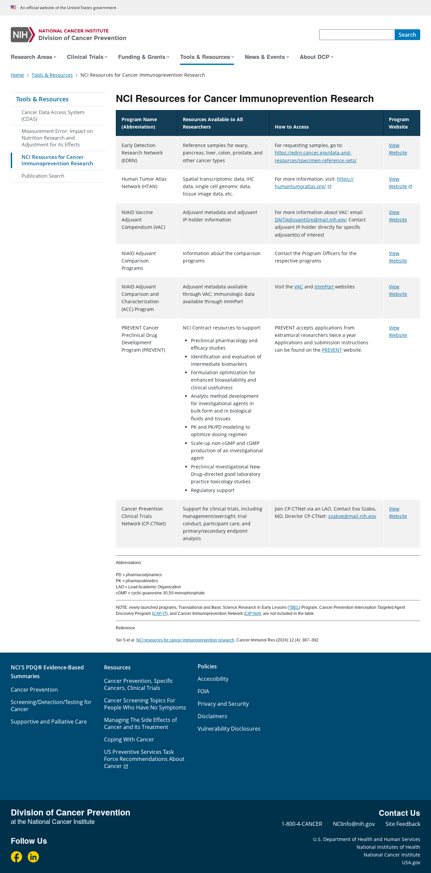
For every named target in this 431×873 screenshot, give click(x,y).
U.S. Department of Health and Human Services (366, 839)
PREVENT (332, 350)
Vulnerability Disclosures (229, 728)
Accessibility (213, 679)
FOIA (203, 691)
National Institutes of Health (388, 847)
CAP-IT (159, 613)
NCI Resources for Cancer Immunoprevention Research (57, 160)
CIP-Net (252, 613)
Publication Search (43, 175)
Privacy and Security (223, 703)
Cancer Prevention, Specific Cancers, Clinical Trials (138, 684)
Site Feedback (403, 824)
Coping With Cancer (129, 739)
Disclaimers (212, 716)
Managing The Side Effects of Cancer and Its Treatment (140, 723)
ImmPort (324, 286)
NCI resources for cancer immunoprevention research (185, 640)
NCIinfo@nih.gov (354, 824)
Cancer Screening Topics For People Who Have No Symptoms (145, 704)
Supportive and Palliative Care (49, 721)
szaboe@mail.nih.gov (352, 516)
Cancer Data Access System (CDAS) (53, 115)
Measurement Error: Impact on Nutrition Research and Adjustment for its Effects (57, 138)
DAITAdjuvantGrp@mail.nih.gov (310, 219)
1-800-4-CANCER (301, 824)
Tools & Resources (42, 99)
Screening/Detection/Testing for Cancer (51, 705)
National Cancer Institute (392, 854)
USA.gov (411, 862)
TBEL (294, 607)
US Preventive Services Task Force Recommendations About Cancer (144, 759)
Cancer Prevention (34, 689)
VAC (298, 286)
